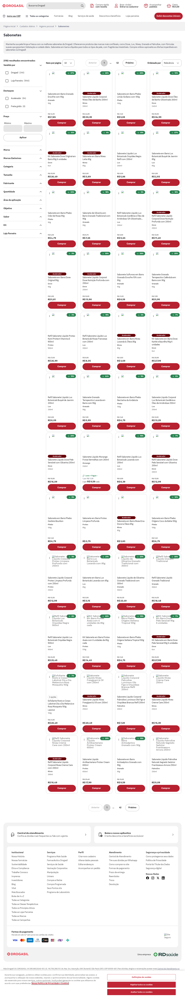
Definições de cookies (141, 977)
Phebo (119, 100)
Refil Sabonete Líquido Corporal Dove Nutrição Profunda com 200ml (162, 219)
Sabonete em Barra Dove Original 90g (59, 278)
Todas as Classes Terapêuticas (25, 904)
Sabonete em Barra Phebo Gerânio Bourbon (60, 519)
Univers (50, 876)
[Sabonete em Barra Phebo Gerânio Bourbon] (61, 505)
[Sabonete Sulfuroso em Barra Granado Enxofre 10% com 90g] (131, 261)
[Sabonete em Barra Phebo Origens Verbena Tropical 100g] (131, 624)
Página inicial (9, 26)
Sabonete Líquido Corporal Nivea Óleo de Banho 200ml (95, 98)
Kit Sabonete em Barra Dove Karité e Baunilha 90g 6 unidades (164, 342)
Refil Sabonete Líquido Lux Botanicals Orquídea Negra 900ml (60, 640)
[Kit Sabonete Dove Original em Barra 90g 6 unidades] (61, 140)
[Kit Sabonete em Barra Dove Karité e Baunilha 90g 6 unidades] (165, 323)
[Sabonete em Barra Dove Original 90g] (61, 261)
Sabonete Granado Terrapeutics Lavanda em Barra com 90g (94, 400)
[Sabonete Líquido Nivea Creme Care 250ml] (165, 684)
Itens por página (53, 63)
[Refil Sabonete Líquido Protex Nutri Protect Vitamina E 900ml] (61, 323)
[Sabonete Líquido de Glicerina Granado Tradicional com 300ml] (131, 565)
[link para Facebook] (147, 878)
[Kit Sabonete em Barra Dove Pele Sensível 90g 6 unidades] (165, 624)
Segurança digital (153, 868)
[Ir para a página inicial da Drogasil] (13, 5)
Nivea (85, 103)
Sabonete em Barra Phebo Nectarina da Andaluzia (129, 398)
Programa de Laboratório (58, 892)
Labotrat (51, 710)
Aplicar (23, 137)
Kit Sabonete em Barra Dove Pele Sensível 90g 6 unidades (165, 641)
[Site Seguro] (168, 938)
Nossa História (18, 856)
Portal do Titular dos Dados (158, 864)
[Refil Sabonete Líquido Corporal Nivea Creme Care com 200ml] (61, 746)
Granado (51, 100)
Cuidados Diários (27, 26)
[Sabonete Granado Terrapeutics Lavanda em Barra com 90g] (96, 384)
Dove (154, 103)
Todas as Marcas (19, 916)
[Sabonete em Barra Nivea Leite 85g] (96, 140)
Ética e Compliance (20, 868)
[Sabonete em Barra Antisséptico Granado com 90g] (131, 746)
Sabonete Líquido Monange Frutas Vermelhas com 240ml (96, 458)
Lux (118, 163)
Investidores (17, 880)
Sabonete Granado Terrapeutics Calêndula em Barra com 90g (164, 277)
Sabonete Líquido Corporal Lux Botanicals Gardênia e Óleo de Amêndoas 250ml (164, 400)
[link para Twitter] (158, 878)
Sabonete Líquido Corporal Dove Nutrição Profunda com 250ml (96, 280)
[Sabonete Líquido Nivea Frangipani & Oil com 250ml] (96, 684)
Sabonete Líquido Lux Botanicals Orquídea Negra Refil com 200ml (129, 156)
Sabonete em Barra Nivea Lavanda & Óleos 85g (128, 340)
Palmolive (121, 706)
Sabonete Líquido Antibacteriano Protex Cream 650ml (96, 762)
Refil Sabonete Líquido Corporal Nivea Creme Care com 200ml (60, 765)
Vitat (14, 888)
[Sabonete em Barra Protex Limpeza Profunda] (96, 505)
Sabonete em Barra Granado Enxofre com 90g (61, 95)
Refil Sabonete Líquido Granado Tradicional (162, 579)
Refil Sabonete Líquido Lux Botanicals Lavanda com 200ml (129, 460)
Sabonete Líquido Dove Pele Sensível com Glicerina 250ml (61, 461)
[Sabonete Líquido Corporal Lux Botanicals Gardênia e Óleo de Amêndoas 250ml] (165, 384)
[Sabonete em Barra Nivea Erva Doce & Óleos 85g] (131, 505)
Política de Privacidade (156, 860)
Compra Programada (56, 884)
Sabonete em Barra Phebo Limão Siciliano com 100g (129, 95)
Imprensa (16, 876)
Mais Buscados (18, 892)
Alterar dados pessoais (88, 860)
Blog (14, 884)
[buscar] (82, 6)
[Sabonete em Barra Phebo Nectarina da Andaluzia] (131, 384)
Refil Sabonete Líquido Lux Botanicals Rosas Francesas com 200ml (95, 339)
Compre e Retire (54, 880)
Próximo (130, 63)
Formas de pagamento (119, 868)
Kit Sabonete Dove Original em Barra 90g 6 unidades (62, 157)
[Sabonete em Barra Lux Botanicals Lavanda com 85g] (96, 565)
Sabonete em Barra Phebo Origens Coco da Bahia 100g (164, 519)
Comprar (61, 123)
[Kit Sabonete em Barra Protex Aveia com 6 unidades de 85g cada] (96, 624)
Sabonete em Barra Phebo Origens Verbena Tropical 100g (130, 638)
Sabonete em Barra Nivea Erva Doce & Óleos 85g (130, 522)
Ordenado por (154, 63)
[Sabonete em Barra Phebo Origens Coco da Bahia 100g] (165, 505)
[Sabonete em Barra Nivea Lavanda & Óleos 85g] (131, 323)
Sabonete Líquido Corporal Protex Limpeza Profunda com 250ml (60, 581)
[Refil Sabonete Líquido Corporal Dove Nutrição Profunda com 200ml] (165, 200)
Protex (50, 345)
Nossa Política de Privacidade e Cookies (50, 983)
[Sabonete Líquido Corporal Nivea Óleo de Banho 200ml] (96, 81)
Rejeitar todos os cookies (141, 985)
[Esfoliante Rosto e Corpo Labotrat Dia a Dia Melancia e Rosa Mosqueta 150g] (61, 684)
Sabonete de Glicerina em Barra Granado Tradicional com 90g (96, 216)
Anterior (93, 63)
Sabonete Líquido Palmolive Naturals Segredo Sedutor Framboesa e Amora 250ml (164, 762)
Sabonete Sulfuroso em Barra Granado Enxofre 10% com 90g (130, 277)
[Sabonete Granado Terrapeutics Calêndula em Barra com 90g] (165, 261)
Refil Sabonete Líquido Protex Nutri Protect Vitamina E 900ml (61, 339)
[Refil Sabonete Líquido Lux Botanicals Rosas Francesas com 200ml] (96, 323)
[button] (68, 63)
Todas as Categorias (20, 900)
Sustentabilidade (19, 864)
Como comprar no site (119, 864)
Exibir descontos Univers (168, 16)
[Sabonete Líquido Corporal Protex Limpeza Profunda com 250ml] (61, 565)
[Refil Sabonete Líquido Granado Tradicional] (165, 565)
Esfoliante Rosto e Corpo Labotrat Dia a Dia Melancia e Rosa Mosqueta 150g (61, 704)
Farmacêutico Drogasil (57, 860)
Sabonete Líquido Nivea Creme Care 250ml (162, 701)
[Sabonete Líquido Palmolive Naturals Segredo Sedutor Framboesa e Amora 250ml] (165, 746)
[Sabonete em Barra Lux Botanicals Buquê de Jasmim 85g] (165, 140)
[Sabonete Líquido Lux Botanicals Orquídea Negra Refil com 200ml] (131, 140)
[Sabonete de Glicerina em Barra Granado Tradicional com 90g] (96, 200)
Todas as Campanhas (21, 920)
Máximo (28, 123)
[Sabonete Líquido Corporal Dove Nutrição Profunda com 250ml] (96, 261)
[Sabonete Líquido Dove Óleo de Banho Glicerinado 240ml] (165, 81)
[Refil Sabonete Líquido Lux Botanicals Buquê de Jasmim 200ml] (61, 384)
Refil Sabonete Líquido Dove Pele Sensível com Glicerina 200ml (164, 463)
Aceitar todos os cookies (141, 992)
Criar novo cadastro (87, 856)
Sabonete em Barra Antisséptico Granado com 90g (129, 762)
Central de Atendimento (120, 856)
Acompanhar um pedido (89, 868)
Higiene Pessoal (46, 26)
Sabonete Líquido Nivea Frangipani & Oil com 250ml (95, 701)
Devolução (114, 884)
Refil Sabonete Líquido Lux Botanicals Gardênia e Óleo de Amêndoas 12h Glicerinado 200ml (130, 216)
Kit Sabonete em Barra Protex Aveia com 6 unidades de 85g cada (96, 640)
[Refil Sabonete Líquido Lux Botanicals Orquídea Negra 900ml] (61, 624)
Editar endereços (86, 864)
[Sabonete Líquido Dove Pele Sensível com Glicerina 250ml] (61, 444)
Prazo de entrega (117, 872)
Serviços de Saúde (55, 864)
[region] (92, 984)
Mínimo (7, 123)
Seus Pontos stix (54, 888)
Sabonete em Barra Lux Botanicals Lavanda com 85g (95, 579)
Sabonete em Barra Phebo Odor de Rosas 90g (60, 214)
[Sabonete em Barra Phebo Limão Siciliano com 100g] (131, 81)
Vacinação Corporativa (57, 868)
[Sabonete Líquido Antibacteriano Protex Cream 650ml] (96, 746)
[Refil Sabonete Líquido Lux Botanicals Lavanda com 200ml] (131, 444)
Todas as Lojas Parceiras (22, 912)
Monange (86, 463)
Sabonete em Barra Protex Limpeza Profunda (95, 519)
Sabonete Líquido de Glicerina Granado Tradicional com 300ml (130, 581)
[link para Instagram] (153, 878)
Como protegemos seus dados (159, 856)
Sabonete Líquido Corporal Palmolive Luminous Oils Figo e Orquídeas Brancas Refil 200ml (131, 700)
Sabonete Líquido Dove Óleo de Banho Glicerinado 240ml (165, 98)
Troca (111, 880)
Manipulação (53, 872)
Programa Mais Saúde (57, 856)
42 (117, 63)
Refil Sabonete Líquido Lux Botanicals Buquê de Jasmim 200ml (61, 400)
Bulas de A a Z (18, 896)
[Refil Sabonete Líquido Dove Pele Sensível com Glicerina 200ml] (165, 444)
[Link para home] (17, 954)
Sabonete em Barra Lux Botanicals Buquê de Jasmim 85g (165, 156)
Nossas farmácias (19, 860)
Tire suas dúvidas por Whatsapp (123, 860)
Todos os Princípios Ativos (23, 908)
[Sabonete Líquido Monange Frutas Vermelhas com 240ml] (96, 444)
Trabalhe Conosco (20, 872)
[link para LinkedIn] (163, 878)
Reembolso (114, 876)
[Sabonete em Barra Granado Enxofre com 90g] (61, 81)
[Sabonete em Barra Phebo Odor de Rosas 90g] (61, 200)
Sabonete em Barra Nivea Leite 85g (94, 157)
